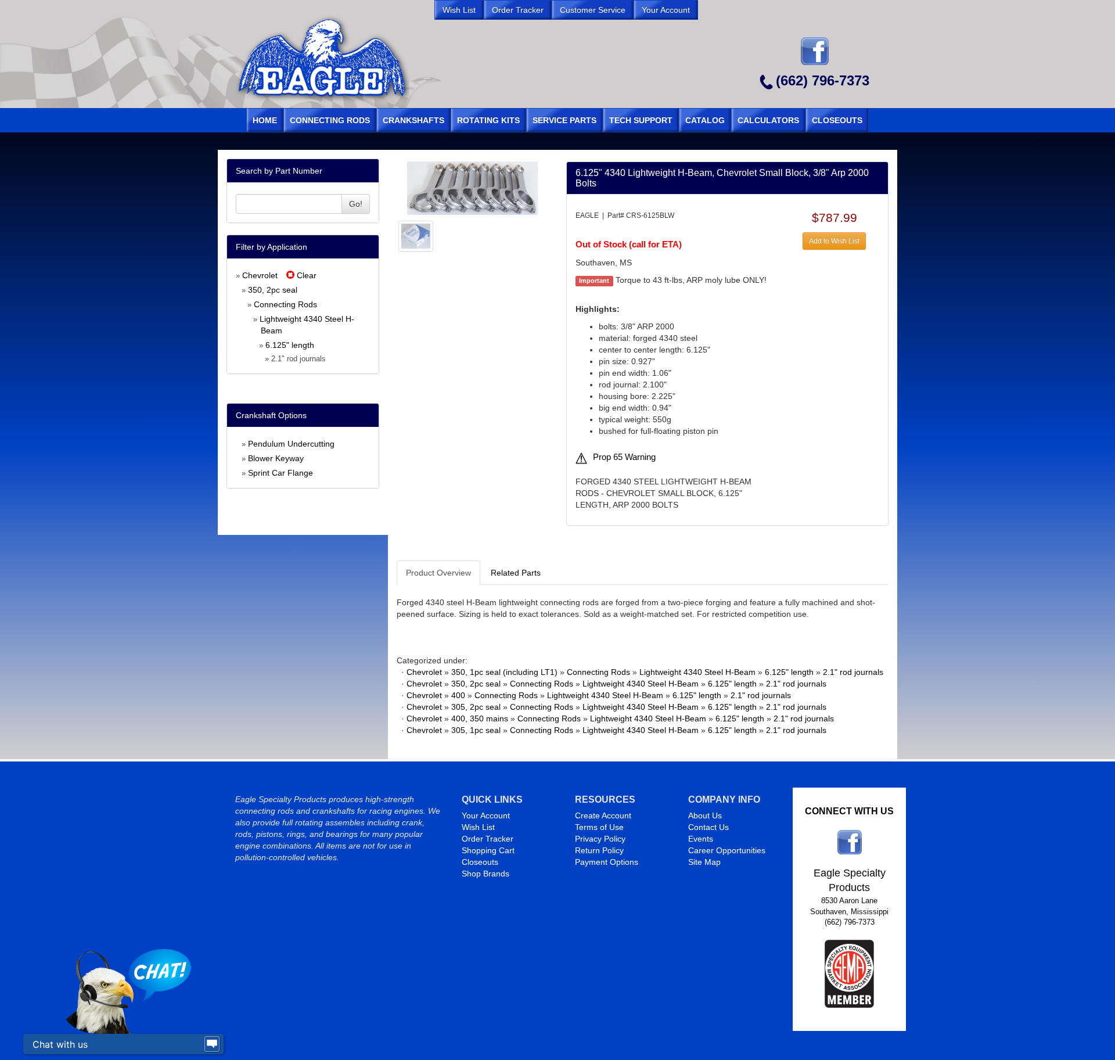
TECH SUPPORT (640, 120)
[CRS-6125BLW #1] (472, 187)
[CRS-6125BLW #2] (415, 235)
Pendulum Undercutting (291, 443)
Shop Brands (485, 873)
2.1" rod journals (853, 672)
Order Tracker (487, 838)
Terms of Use (599, 827)
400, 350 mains (479, 718)
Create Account (603, 815)
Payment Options (606, 862)
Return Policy (599, 850)
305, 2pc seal (476, 707)
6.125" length (289, 345)
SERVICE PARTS (564, 120)
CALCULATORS (768, 120)
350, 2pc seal (272, 289)
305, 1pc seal (476, 730)
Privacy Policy (600, 838)
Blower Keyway (276, 458)
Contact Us (708, 827)
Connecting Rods (285, 304)
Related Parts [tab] (516, 572)
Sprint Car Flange (280, 472)
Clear (305, 275)
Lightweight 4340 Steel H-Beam (697, 672)
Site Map (704, 862)
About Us (705, 815)
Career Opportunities (726, 850)
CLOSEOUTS (837, 120)
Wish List (478, 827)
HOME (265, 120)
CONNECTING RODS (330, 120)
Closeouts (480, 862)
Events (700, 838)
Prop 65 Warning (624, 457)
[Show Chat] (212, 1044)
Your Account (486, 815)
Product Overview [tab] (438, 572)
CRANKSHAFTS (413, 120)
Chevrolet (260, 275)
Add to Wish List (834, 241)
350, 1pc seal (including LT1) (504, 672)
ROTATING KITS (488, 120)
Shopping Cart (488, 850)
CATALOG (705, 120)
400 (458, 695)
